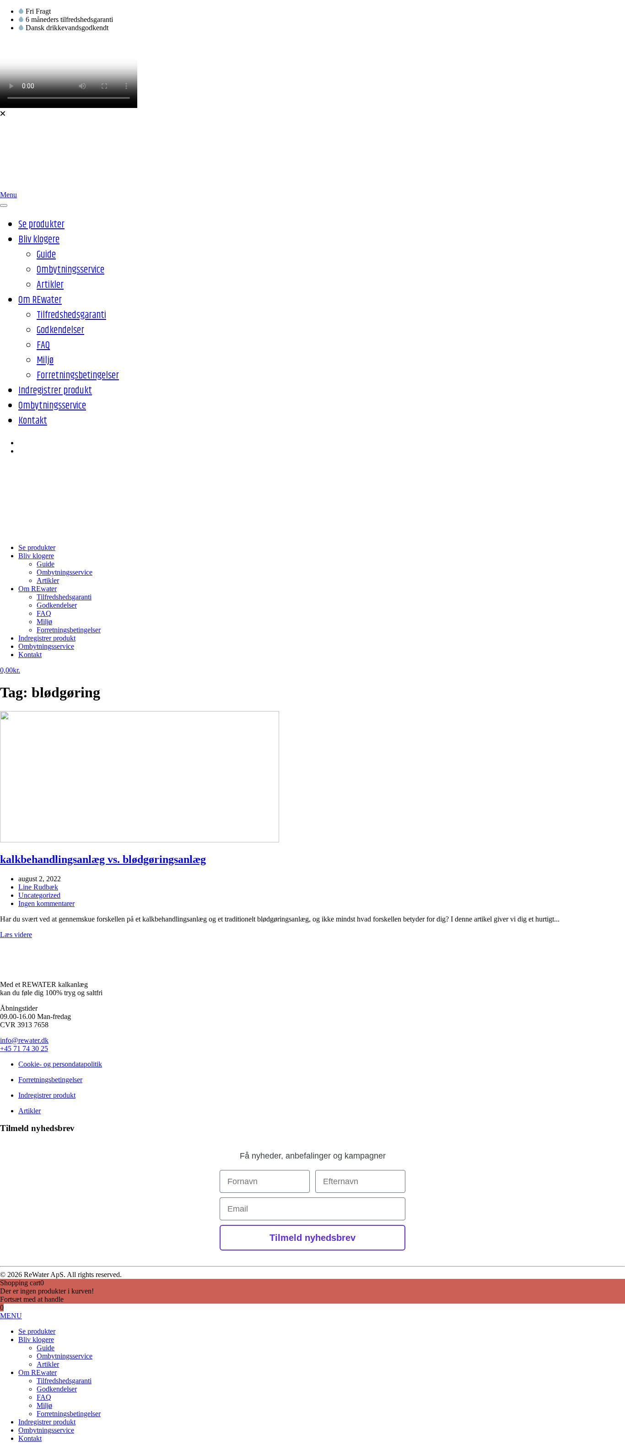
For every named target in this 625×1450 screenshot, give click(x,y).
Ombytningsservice (70, 270)
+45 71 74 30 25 (24, 1048)
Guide (46, 255)
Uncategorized (39, 895)
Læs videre (16, 934)
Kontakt (32, 421)
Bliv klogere (38, 240)
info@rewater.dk (24, 1040)
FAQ (43, 345)
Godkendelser (60, 330)
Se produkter (41, 224)
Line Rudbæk (38, 887)
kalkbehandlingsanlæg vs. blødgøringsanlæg (103, 859)
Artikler (50, 285)
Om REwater (40, 300)
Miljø (45, 360)
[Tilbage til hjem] (43, 186)
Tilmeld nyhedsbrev (312, 1238)
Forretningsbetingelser (78, 375)
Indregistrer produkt (55, 391)
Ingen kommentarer (46, 903)
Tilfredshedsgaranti (71, 315)
